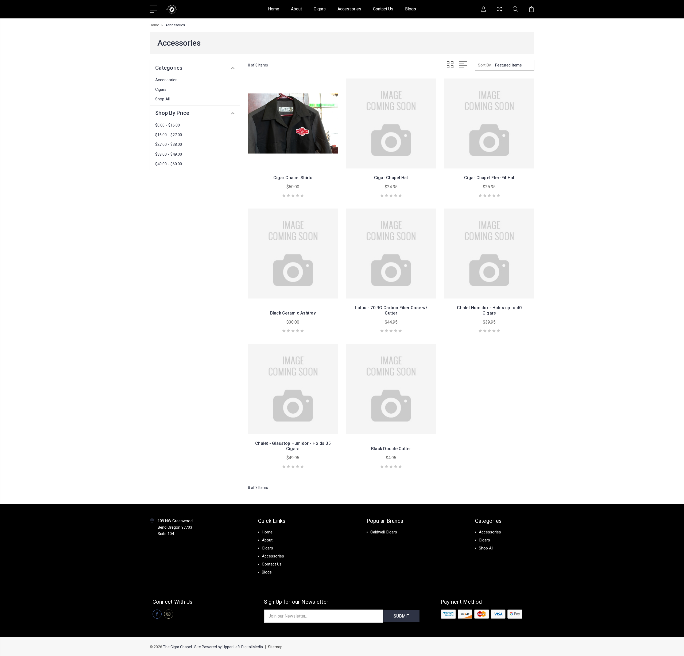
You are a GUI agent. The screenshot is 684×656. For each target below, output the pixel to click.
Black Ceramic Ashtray (293, 313)
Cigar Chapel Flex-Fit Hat (489, 177)
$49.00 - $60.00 (168, 164)
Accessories (349, 8)
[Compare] (499, 12)
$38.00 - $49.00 (168, 154)
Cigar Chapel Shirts (293, 177)
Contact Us (383, 8)
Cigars (320, 8)
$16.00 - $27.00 (168, 134)
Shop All (162, 99)
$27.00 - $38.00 (168, 144)
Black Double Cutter (391, 448)
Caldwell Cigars (383, 532)
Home (273, 8)
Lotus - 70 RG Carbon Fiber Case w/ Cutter (391, 310)
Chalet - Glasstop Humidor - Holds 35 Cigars (293, 446)
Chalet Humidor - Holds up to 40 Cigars (489, 310)
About (296, 8)
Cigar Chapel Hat (391, 177)
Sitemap (275, 647)
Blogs (410, 8)
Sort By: (485, 65)
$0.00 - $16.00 (167, 125)
